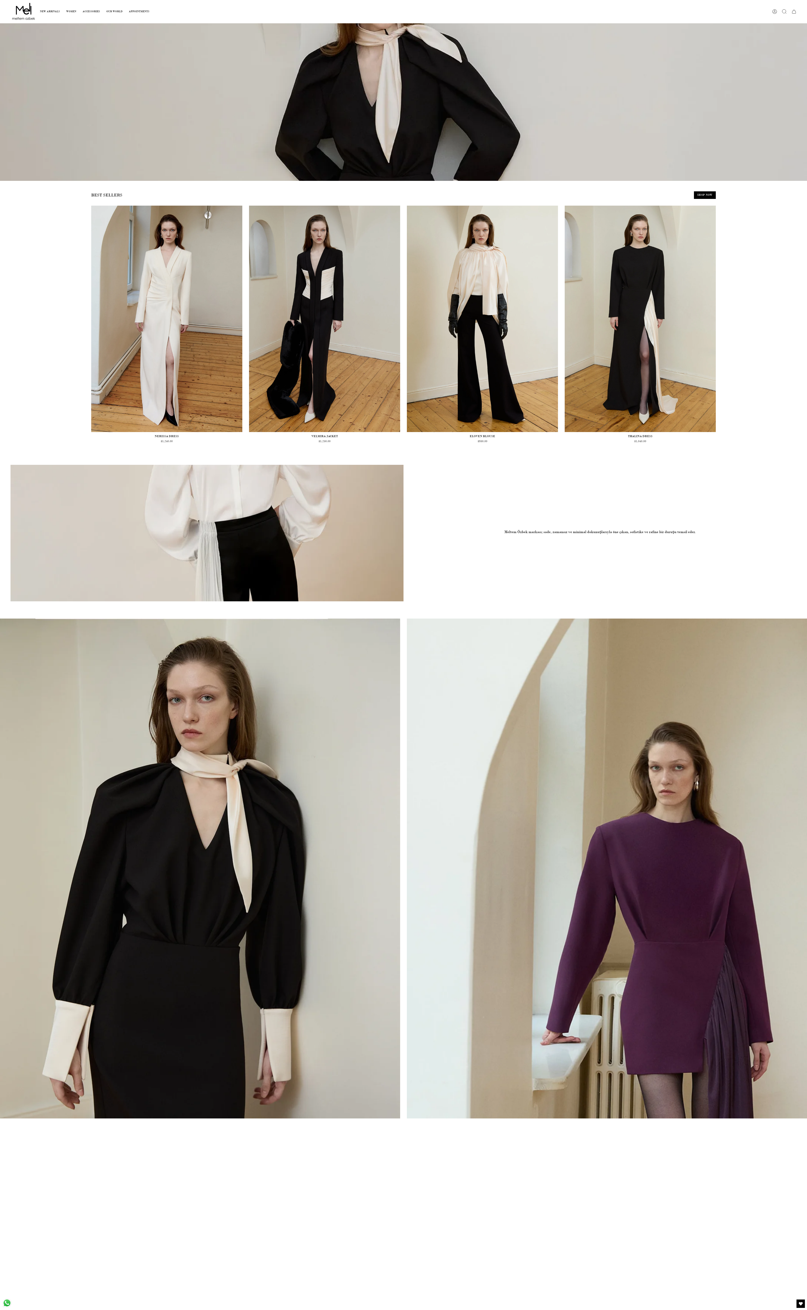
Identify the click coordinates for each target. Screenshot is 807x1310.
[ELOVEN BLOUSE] (482, 319)
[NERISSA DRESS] (166, 319)
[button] (50, 11)
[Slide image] (403, 102)
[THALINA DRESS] (640, 319)
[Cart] (794, 11)
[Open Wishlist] (800, 1303)
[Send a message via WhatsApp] (7, 1303)
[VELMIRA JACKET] (324, 319)
